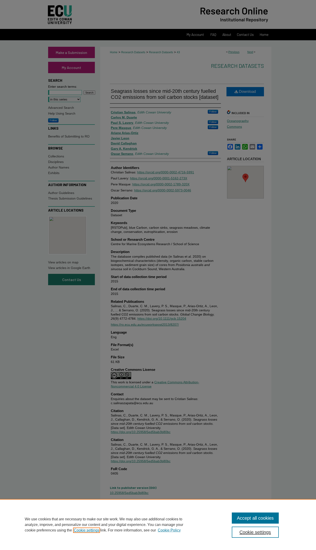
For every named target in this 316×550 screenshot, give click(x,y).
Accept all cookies (255, 518)
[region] (158, 524)
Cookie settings (86, 530)
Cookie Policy (169, 530)
